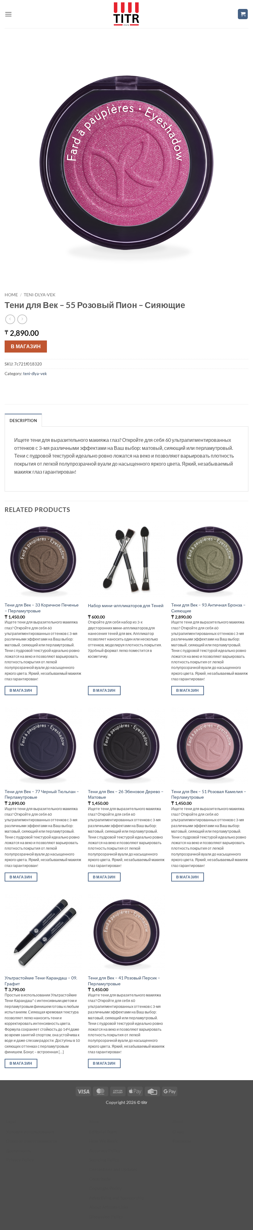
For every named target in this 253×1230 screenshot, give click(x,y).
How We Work (103, 1140)
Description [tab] (23, 420)
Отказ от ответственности (31, 1140)
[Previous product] (22, 319)
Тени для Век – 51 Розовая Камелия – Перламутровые (208, 794)
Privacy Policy (20, 1159)
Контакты (181, 1140)
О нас (178, 1131)
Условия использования (30, 1131)
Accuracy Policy (104, 1150)
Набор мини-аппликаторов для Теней (126, 605)
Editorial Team (103, 1131)
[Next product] (10, 319)
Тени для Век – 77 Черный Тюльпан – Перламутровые (42, 794)
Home (11, 294)
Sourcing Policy (104, 1159)
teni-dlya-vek (40, 294)
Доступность (18, 1150)
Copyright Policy (105, 1188)
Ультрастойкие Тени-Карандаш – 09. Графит (41, 980)
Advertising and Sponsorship (116, 1197)
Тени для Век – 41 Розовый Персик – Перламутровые (124, 980)
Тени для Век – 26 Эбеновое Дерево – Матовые (126, 794)
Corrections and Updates (113, 1169)
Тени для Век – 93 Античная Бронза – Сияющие (208, 607)
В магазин (26, 346)
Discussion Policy (106, 1216)
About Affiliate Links (108, 1207)
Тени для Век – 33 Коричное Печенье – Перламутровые (42, 607)
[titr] (126, 14)
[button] (8, 14)
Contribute (99, 1178)
